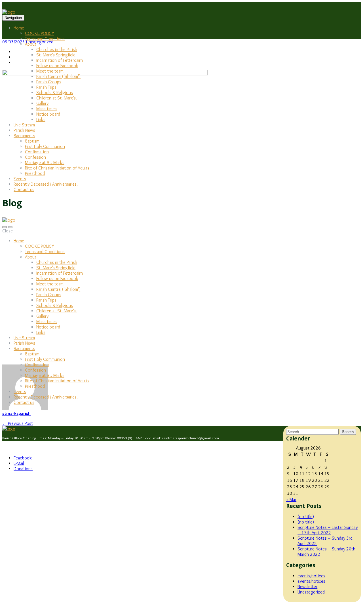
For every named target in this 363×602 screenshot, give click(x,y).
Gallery (42, 103)
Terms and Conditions (45, 38)
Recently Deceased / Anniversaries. (46, 184)
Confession (35, 157)
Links (40, 119)
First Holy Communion (45, 146)
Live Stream (24, 125)
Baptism (32, 141)
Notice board (48, 114)
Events (20, 178)
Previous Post (17, 423)
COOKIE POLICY (39, 33)
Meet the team (50, 71)
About (30, 44)
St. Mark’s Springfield (55, 55)
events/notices (311, 575)
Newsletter (307, 586)
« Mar (291, 499)
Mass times (46, 108)
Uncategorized (311, 592)
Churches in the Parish (56, 49)
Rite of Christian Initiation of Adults (57, 168)
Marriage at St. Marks (44, 162)
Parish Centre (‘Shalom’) (58, 76)
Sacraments (24, 135)
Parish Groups (48, 81)
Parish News (24, 130)
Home (19, 28)
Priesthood (35, 173)
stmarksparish (16, 413)
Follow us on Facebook (57, 65)
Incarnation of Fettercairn (59, 60)
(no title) (305, 516)
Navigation (13, 18)
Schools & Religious (54, 92)
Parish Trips (46, 87)
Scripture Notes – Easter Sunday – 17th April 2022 (327, 530)
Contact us (24, 189)
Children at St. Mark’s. (56, 98)
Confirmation (37, 151)
